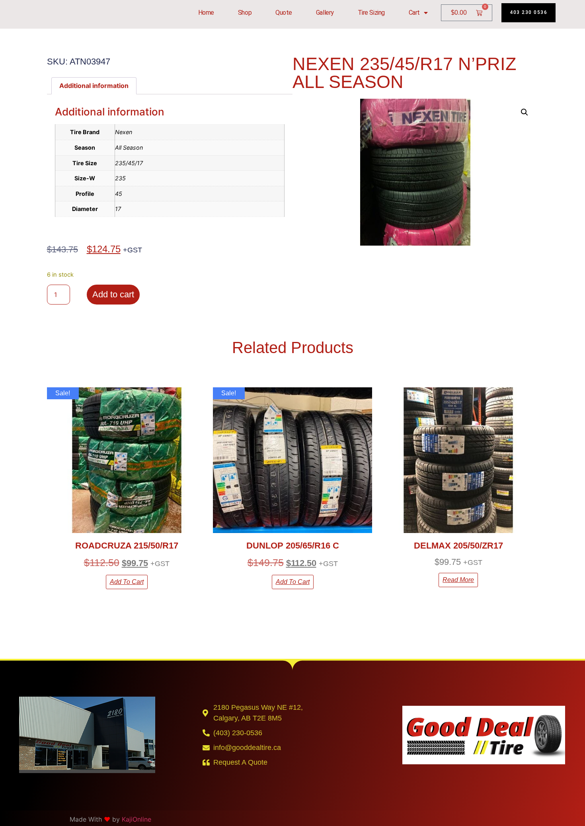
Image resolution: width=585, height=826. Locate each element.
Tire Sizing (371, 12)
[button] (524, 112)
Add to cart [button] (127, 581)
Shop (245, 12)
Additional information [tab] (94, 86)
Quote (283, 12)
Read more (458, 579)
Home (206, 12)
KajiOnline (136, 819)
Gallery (325, 12)
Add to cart (113, 294)
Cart (414, 12)
